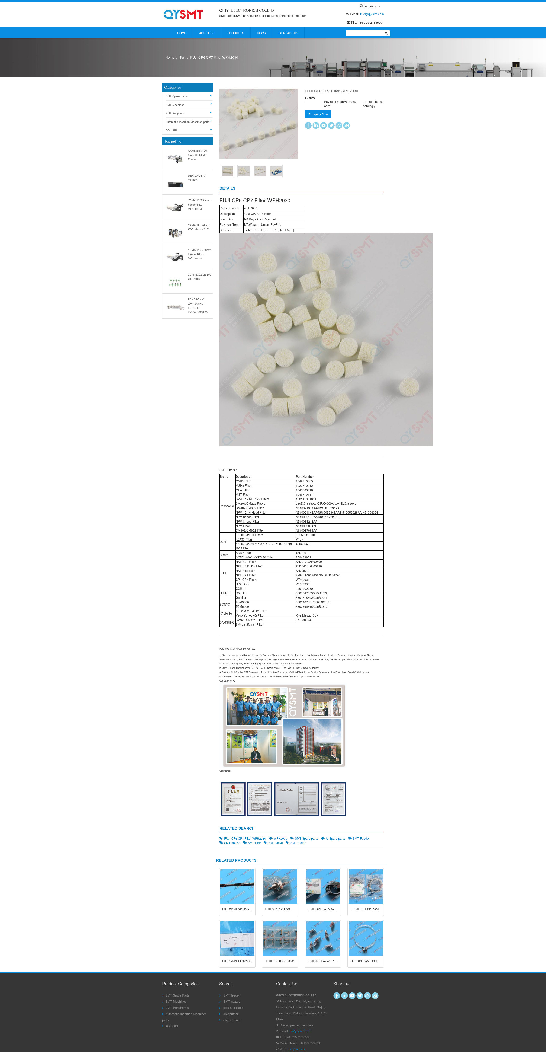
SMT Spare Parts (176, 96)
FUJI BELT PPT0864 (366, 909)
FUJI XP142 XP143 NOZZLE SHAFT (245, 909)
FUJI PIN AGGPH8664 (280, 961)
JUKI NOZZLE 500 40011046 (199, 276)
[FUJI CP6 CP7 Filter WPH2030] (227, 170)
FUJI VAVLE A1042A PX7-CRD (327, 909)
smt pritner (230, 1013)
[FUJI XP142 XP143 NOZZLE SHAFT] (237, 886)
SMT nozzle (231, 843)
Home (181, 33)
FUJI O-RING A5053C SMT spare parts (246, 961)
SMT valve (275, 843)
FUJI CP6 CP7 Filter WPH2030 (244, 838)
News (261, 33)
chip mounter (231, 1020)
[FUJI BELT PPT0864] (366, 886)
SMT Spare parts (305, 838)
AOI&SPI (171, 130)
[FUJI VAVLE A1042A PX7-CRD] (323, 886)
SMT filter (253, 843)
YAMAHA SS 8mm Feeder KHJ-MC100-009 (199, 254)
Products (235, 33)
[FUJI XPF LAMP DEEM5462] (366, 938)
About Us (206, 33)
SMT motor (297, 843)
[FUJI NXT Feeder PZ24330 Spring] (323, 938)
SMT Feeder (360, 838)
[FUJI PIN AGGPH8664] (280, 938)
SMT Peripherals (176, 113)
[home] (183, 14)
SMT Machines (175, 105)
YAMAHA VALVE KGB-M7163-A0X (198, 227)
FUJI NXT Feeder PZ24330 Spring (329, 961)
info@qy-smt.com (372, 14)
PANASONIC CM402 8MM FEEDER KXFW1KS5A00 (198, 305)
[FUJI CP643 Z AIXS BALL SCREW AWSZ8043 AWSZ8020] (280, 886)
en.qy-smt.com (297, 1049)
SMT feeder (231, 995)
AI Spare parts (334, 838)
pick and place (232, 1007)
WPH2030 (279, 838)
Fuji (183, 57)
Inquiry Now (319, 114)
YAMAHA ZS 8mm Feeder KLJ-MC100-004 (199, 204)
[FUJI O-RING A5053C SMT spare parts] (237, 938)
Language (370, 6)
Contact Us (288, 33)
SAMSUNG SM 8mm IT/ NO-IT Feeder (197, 155)
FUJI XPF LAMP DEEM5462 (368, 961)
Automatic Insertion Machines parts (187, 122)
